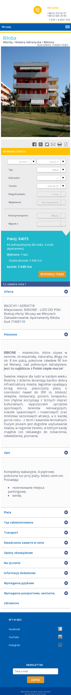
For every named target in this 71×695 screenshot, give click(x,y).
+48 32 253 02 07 (56, 13)
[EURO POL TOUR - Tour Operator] (11, 12)
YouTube (14, 637)
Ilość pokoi (14, 177)
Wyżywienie (14, 202)
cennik (66, 144)
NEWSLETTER (34, 665)
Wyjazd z (13, 223)
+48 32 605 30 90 (56, 15)
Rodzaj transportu (18, 215)
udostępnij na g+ (40, 144)
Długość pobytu (16, 194)
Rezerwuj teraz (52, 274)
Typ (10, 169)
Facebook (14, 629)
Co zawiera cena (14, 284)
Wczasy (6, 27)
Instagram (14, 645)
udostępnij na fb (34, 144)
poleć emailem (53, 144)
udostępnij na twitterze (47, 144)
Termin (12, 185)
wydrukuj (59, 144)
